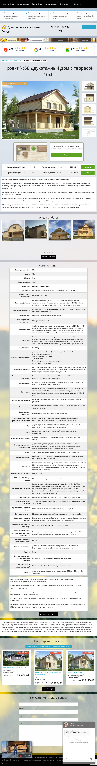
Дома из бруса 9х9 (32, 646)
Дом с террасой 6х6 (75, 672)
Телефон (21, 709)
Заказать (88, 167)
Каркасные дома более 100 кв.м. (61, 646)
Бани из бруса (37, 4)
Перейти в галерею (48, 257)
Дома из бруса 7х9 (45, 646)
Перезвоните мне (89, 27)
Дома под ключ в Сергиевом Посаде (21, 29)
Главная (4, 61)
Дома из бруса (8, 4)
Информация (64, 4)
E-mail (20, 716)
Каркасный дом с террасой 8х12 (14, 667)
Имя (20, 701)
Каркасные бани (51, 4)
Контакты (77, 4)
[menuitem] (8, 4)
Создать (66, 155)
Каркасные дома (23, 4)
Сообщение (22, 724)
